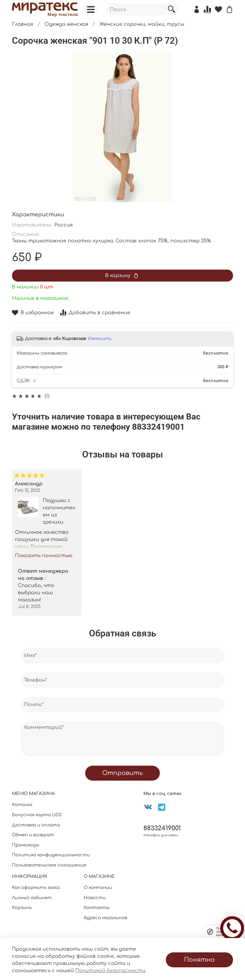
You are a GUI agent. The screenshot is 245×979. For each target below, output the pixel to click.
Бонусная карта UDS (37, 814)
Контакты (96, 907)
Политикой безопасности (110, 970)
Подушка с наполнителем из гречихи (59, 511)
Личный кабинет (32, 897)
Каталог (22, 804)
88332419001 (162, 828)
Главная (22, 24)
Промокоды (25, 845)
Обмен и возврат (33, 834)
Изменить (99, 338)
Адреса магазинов (105, 917)
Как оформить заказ (36, 887)
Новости (95, 897)
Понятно (199, 959)
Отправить (122, 773)
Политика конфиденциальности (51, 854)
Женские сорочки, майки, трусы (141, 24)
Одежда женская (66, 24)
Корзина (22, 907)
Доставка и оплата (36, 825)
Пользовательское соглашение (49, 865)
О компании (98, 887)
